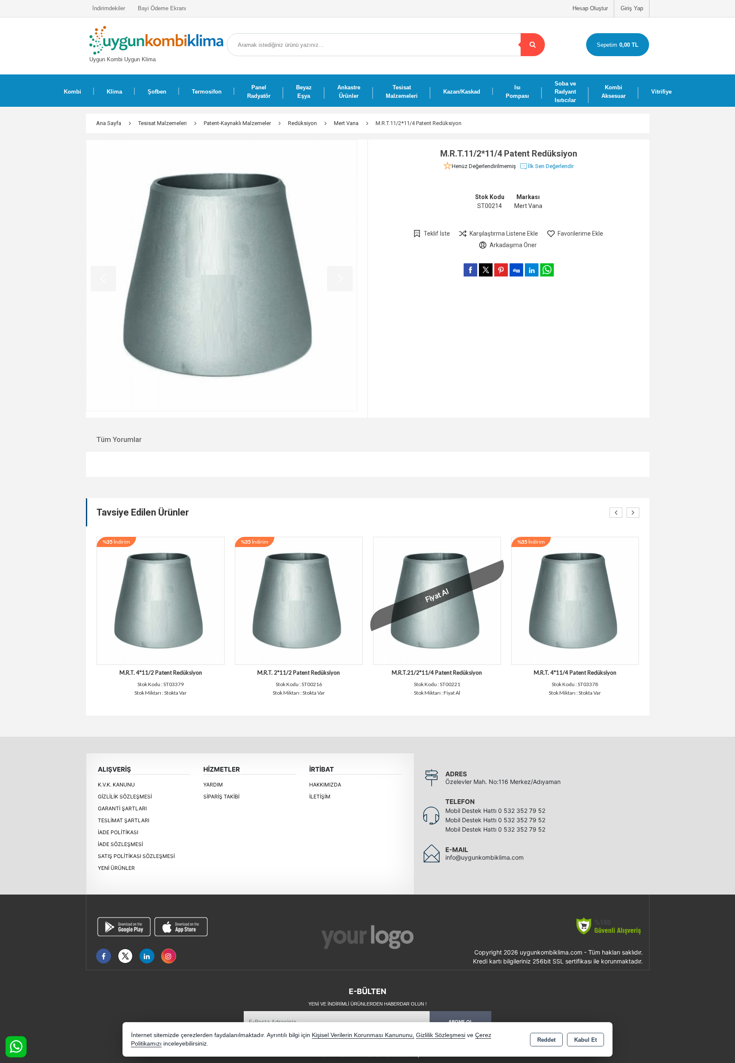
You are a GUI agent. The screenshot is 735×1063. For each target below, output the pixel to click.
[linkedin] (531, 269)
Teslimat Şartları (123, 820)
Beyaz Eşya (304, 91)
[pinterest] (501, 269)
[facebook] (470, 269)
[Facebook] (103, 956)
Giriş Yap (632, 8)
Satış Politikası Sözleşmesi (136, 856)
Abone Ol (460, 1022)
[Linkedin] (147, 956)
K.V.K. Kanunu (116, 784)
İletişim (319, 796)
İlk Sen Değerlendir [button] (551, 166)
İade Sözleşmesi (120, 844)
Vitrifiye (661, 91)
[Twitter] (125, 956)
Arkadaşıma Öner (513, 245)
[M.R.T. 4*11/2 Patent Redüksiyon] (161, 600)
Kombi (72, 91)
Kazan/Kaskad (461, 91)
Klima (114, 91)
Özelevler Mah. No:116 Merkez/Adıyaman (503, 781)
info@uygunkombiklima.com (484, 857)
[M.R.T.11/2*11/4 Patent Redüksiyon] (221, 275)
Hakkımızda (325, 784)
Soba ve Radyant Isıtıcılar (565, 91)
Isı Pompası (517, 91)
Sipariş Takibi (221, 796)
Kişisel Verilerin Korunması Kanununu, (363, 1035)
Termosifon (207, 91)
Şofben (157, 91)
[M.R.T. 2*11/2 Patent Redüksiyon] (299, 600)
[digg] (516, 269)
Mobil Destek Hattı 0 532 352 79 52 (495, 810)
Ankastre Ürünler (348, 91)
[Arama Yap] (533, 44)
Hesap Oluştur (590, 8)
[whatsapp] (547, 269)
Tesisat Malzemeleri (402, 91)
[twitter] (486, 269)
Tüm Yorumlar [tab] (119, 439)
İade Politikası (118, 832)
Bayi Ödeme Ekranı (162, 8)
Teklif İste (437, 233)
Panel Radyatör (259, 91)
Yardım (213, 784)
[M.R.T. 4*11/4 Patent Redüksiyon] (575, 600)
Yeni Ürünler (116, 868)
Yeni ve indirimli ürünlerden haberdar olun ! (367, 1003)
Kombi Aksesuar (613, 91)
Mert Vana (528, 205)
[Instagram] (168, 956)
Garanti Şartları (122, 808)
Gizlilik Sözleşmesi (125, 796)
